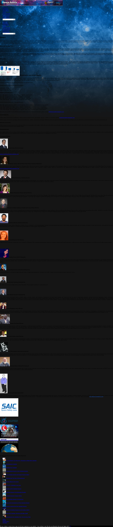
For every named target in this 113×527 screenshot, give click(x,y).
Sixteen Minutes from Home (12, 481)
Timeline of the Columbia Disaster (13, 488)
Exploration (6, 16)
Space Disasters (6, 13)
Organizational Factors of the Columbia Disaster (17, 471)
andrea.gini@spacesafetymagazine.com (9, 154)
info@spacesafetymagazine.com (56, 111)
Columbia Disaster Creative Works (14, 495)
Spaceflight (5, 9)
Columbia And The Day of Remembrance (15, 478)
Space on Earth (6, 15)
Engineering (6, 10)
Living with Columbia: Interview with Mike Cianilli (17, 513)
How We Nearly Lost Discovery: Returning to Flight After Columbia (21, 460)
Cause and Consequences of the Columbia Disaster (17, 502)
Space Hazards (6, 18)
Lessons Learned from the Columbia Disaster (16, 506)
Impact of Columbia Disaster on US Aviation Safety (17, 509)
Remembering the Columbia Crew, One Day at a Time (18, 517)
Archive (4, 520)
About (4, 519)
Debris (4, 12)
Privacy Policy (6, 521)
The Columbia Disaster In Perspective (14, 499)
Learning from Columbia (11, 467)
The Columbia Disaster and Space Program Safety (17, 474)
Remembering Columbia (11, 464)
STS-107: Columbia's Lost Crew (13, 485)
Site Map (5, 522)
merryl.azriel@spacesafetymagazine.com (9, 168)
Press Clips (5, 8)
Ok (70, 526)
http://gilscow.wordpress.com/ (96, 396)
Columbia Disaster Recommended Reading (16, 492)
